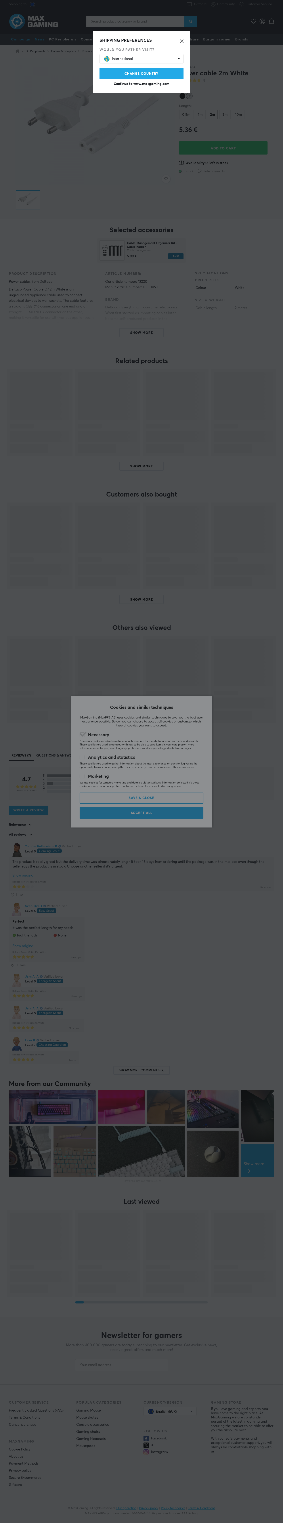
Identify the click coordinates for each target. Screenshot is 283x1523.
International (122, 59)
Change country (141, 73)
